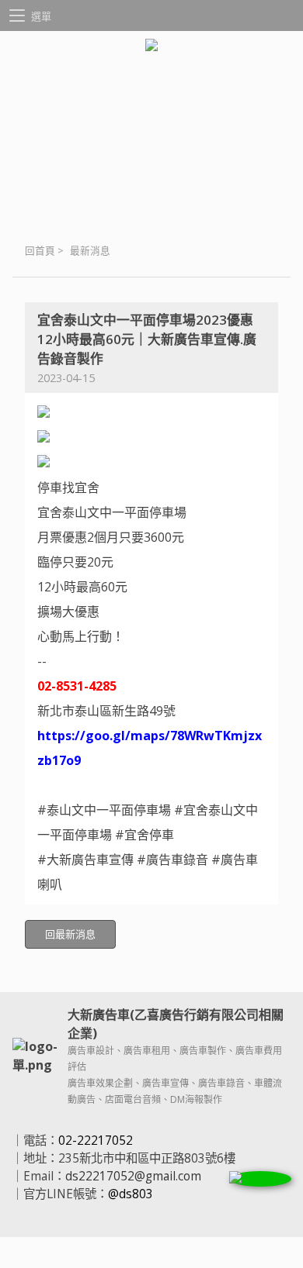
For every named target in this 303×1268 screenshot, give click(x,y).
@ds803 (130, 1194)
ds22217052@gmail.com (133, 1176)
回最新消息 (70, 934)
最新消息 (90, 250)
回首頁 (40, 250)
